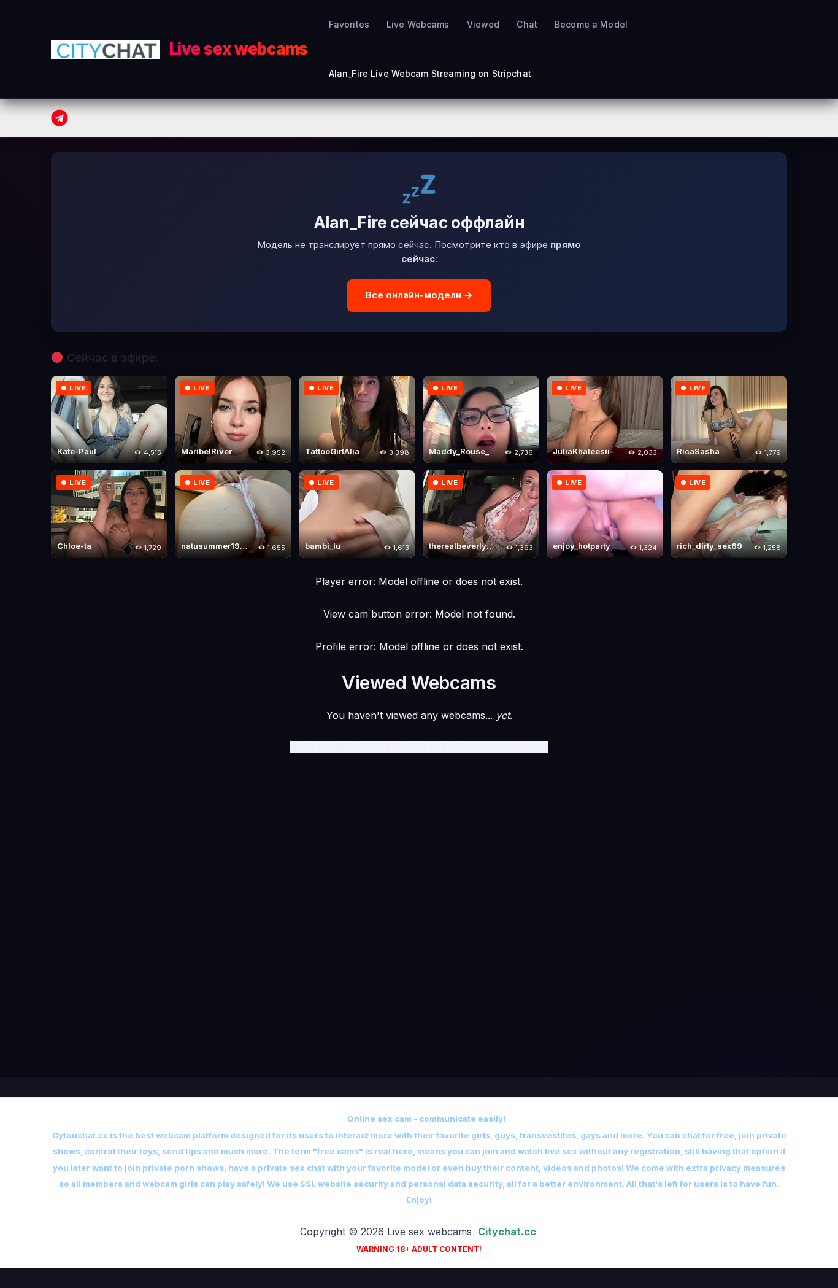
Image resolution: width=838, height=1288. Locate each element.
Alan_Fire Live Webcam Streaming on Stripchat (430, 73)
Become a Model (591, 24)
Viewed (483, 24)
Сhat (527, 24)
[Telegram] (59, 117)
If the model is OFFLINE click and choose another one (419, 747)
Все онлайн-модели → (419, 295)
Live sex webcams (238, 48)
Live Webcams (418, 24)
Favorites (349, 24)
